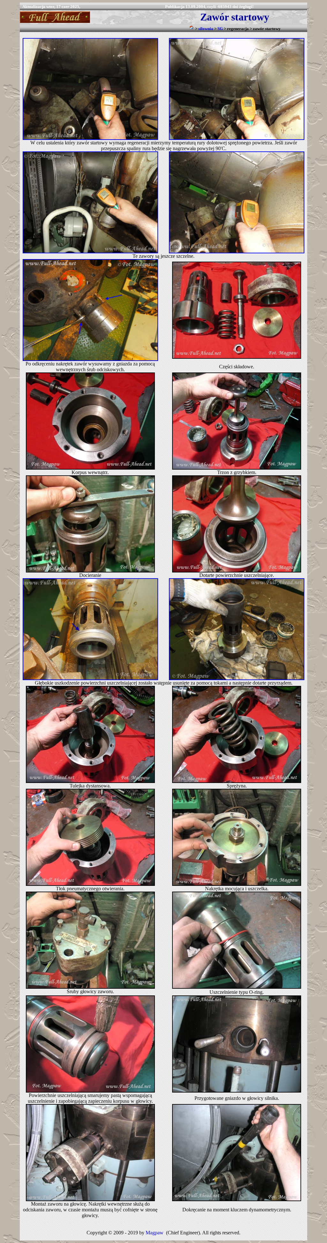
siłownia (205, 28)
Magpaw (155, 1232)
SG (220, 28)
